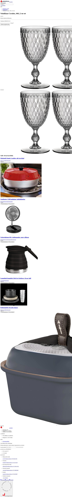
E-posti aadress (3, 447)
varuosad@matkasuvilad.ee (7, 470)
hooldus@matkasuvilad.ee (7, 462)
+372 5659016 (5, 477)
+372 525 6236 (14, 462)
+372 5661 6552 (16, 466)
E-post (12, 23)
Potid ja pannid (3, 160)
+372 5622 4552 (14, 458)
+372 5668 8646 (15, 470)
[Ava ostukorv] (1, 6)
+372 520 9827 (14, 474)
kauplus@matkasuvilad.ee (7, 474)
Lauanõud (2, 280)
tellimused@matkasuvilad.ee (8, 466)
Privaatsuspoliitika (6, 441)
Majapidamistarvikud (4, 201)
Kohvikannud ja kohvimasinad (5, 239)
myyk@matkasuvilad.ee (7, 458)
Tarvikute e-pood (6, 8)
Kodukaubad (5, 9)
